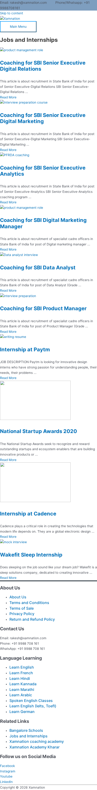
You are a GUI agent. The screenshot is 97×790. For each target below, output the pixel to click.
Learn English (21, 667)
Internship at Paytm (25, 349)
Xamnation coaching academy (36, 741)
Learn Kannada (22, 684)
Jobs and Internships (28, 736)
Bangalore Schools (26, 730)
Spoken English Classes (31, 700)
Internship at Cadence (28, 514)
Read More (8, 97)
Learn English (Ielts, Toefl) (32, 706)
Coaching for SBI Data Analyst (38, 267)
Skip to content (11, 13)
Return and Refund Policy (32, 619)
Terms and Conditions (29, 602)
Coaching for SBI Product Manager (43, 308)
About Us (17, 597)
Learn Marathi (21, 689)
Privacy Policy (21, 613)
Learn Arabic (20, 695)
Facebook (7, 766)
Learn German (22, 711)
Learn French (21, 672)
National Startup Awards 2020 (38, 431)
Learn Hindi (19, 678)
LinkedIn (6, 782)
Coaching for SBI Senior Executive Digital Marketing (42, 118)
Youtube (6, 776)
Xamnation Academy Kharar (34, 747)
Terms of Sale (21, 608)
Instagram (7, 771)
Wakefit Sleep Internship (31, 555)
